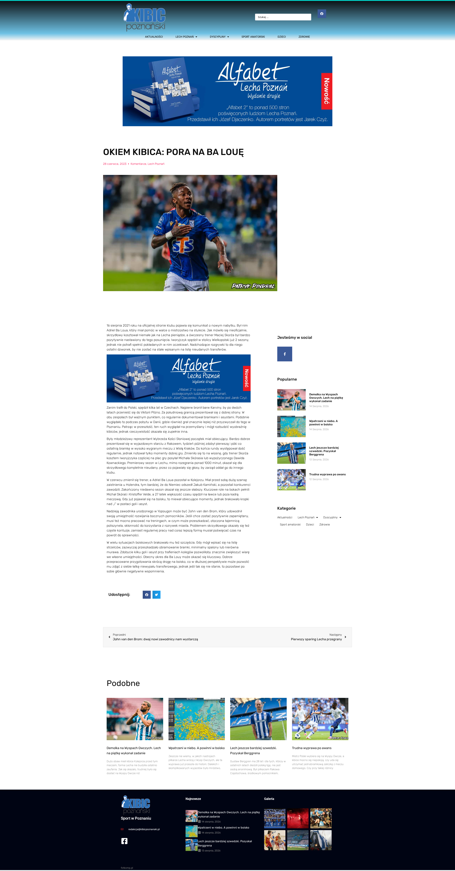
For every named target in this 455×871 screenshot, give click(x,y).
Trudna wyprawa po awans (327, 474)
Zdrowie (304, 36)
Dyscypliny (218, 36)
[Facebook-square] (124, 841)
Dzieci (282, 36)
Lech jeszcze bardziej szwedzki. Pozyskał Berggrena (324, 451)
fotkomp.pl (127, 867)
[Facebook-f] (284, 354)
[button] (147, 595)
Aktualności (154, 36)
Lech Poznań (185, 36)
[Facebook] (322, 13)
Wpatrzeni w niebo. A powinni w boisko (323, 422)
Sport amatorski (253, 36)
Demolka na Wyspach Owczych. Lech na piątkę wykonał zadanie (326, 398)
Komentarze (138, 163)
